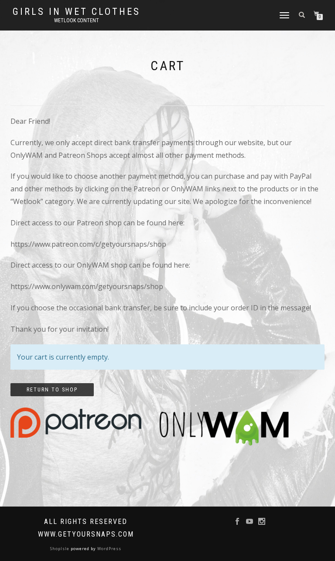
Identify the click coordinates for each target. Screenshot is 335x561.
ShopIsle (60, 548)
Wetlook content (76, 20)
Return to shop (52, 390)
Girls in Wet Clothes (76, 12)
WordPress (108, 548)
